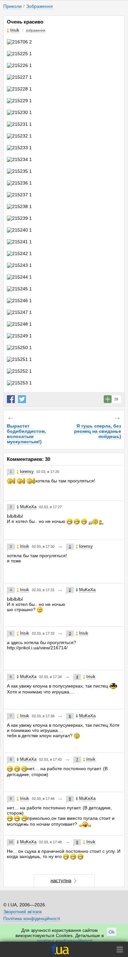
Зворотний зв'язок (22, 911)
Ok (112, 931)
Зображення (39, 6)
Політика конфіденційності (31, 918)
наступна (61, 880)
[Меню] (120, 949)
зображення (35, 30)
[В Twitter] (22, 399)
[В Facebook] (11, 399)
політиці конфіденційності (64, 940)
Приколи (12, 6)
